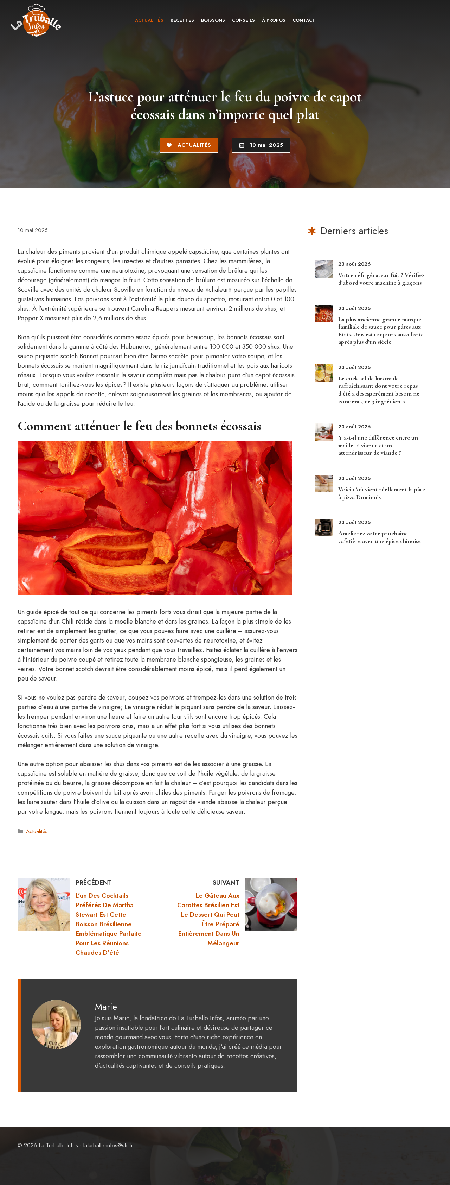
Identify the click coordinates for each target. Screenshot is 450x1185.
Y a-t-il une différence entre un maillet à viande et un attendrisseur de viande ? (378, 445)
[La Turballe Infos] (36, 20)
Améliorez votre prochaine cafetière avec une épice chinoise (379, 537)
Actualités (149, 20)
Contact (303, 20)
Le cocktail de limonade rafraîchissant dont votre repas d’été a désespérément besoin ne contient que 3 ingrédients (378, 389)
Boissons (213, 20)
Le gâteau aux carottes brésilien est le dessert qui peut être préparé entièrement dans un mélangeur (208, 919)
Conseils (243, 20)
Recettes (182, 20)
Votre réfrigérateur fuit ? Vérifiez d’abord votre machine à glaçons (381, 278)
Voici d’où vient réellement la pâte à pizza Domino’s (381, 493)
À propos (273, 20)
